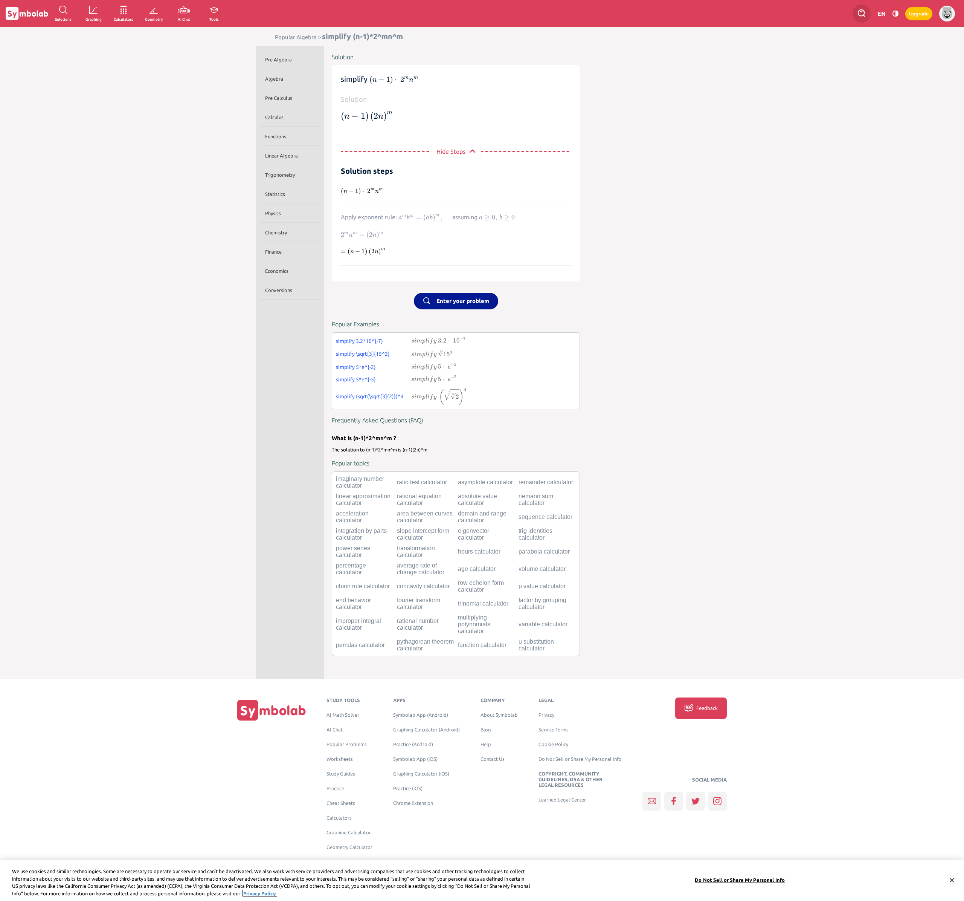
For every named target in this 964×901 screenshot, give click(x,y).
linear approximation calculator (363, 499)
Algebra (274, 78)
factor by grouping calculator (542, 603)
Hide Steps (450, 151)
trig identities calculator (535, 534)
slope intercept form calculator (423, 534)
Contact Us (492, 759)
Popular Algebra (296, 37)
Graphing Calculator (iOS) (421, 774)
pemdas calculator (360, 645)
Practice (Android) (413, 744)
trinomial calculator (483, 603)
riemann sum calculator (536, 499)
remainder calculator (546, 482)
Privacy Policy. (259, 893)
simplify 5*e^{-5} (356, 379)
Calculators (339, 818)
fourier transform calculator (418, 603)
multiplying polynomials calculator (474, 624)
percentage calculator (351, 568)
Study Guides (340, 774)
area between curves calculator (425, 516)
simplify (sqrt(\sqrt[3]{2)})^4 (370, 396)
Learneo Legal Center (562, 800)
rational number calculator (418, 624)
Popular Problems (346, 744)
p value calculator (542, 586)
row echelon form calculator (481, 586)
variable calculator (543, 624)
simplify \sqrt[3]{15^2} (363, 353)
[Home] (271, 710)
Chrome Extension (413, 803)
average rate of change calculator (420, 568)
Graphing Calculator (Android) (426, 730)
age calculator (477, 569)
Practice (335, 788)
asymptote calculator (485, 482)
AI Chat (334, 730)
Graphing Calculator (348, 832)
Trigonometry (280, 174)
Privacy (546, 715)
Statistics (275, 194)
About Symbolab (499, 715)
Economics (276, 271)
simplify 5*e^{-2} (356, 367)
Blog (485, 730)
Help (485, 744)
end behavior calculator (353, 603)
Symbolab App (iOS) (415, 759)
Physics (273, 213)
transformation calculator (416, 551)
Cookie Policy (553, 744)
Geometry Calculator (349, 847)
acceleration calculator (352, 516)
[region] (482, 880)
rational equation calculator (419, 499)
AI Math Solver (342, 715)
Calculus (274, 117)
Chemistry (276, 232)
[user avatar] (947, 13)
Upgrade (919, 14)
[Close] (952, 880)
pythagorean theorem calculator (425, 645)
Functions (275, 136)
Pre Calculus (278, 98)
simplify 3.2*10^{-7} (359, 341)
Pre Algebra (278, 59)
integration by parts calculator (361, 534)
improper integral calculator (358, 624)
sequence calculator (545, 517)
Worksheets (339, 759)
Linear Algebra (281, 155)
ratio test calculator (422, 482)
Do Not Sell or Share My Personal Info (580, 759)
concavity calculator (423, 586)
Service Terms (553, 730)
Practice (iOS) (408, 788)
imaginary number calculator (360, 482)
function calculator (482, 645)
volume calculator (542, 569)
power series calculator (353, 551)
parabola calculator (544, 551)
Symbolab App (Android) (420, 715)
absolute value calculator (477, 499)
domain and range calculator (482, 516)
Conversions (278, 290)
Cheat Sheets (340, 803)
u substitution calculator (536, 645)
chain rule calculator (363, 586)
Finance (273, 251)
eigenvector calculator (473, 534)
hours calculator (479, 551)
